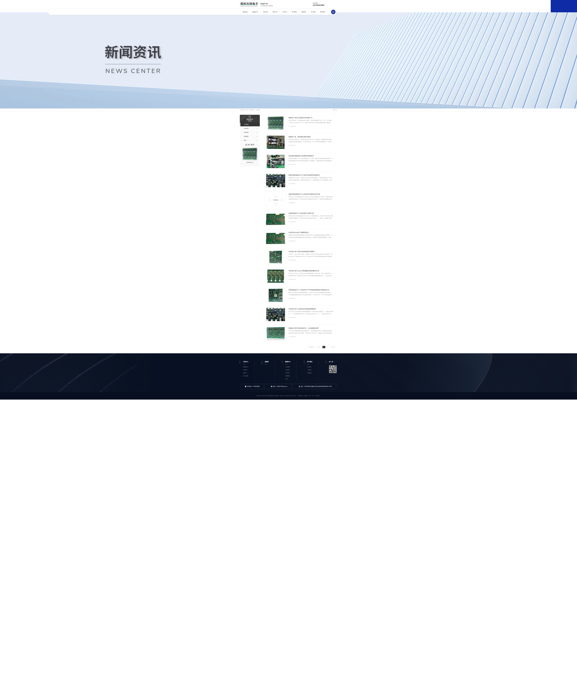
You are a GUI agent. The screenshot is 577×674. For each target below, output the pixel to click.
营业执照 (306, 395)
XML (310, 395)
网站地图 (300, 395)
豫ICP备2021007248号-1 (290, 395)
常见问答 (287, 372)
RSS (313, 395)
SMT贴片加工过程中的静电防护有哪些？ (302, 251)
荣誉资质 (309, 372)
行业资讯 (287, 369)
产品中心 (284, 12)
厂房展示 (309, 369)
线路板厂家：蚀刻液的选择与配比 (299, 137)
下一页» (333, 347)
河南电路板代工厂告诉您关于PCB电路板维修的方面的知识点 (308, 290)
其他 (286, 378)
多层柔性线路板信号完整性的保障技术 (301, 156)
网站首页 (245, 12)
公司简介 (309, 366)
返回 (334, 109)
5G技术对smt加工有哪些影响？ (299, 232)
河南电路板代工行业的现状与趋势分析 (301, 213)
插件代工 (275, 12)
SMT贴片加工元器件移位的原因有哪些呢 (302, 309)
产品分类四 (245, 375)
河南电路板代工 (249, 162)
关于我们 (313, 12)
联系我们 (322, 12)
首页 (248, 109)
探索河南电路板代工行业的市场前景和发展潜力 (304, 175)
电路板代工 (255, 12)
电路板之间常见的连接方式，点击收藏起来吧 (303, 328)
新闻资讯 (303, 12)
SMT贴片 (265, 12)
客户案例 (294, 12)
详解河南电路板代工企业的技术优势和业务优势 (304, 194)
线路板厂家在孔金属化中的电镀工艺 (300, 118)
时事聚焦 (287, 375)
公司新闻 (258, 109)
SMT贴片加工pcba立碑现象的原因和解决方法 (303, 271)
